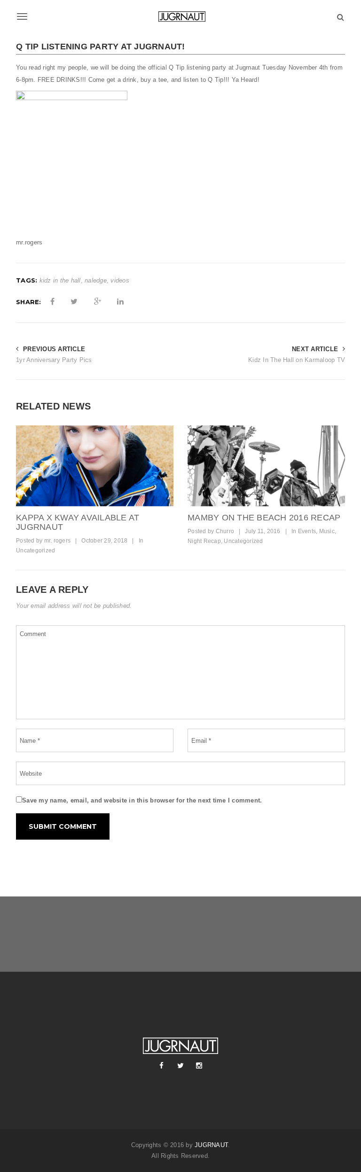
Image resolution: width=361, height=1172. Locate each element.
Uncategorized (35, 550)
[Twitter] (180, 1066)
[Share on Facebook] (52, 301)
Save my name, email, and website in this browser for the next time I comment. (142, 800)
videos (119, 280)
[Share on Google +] (97, 301)
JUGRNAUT (211, 1144)
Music (327, 531)
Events (307, 531)
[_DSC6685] (266, 465)
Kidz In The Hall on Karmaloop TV (296, 359)
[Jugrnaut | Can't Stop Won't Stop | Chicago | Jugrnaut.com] (180, 16)
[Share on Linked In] (120, 301)
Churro (225, 531)
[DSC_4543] (94, 465)
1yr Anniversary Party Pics (54, 359)
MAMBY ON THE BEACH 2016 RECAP (264, 517)
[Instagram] (199, 1066)
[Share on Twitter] (74, 301)
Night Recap (204, 541)
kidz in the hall (60, 280)
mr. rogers (57, 540)
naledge (96, 280)
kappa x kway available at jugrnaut (77, 522)
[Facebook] (162, 1066)
